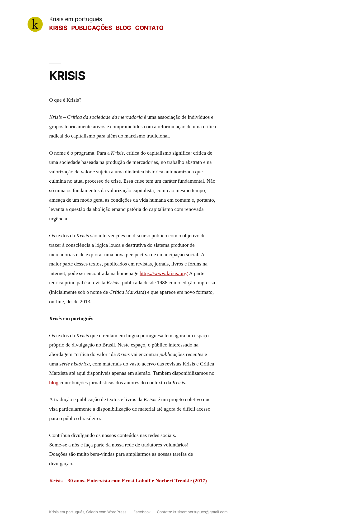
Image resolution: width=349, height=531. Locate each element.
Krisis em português (75, 19)
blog (53, 382)
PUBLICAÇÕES (91, 27)
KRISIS (58, 27)
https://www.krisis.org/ (164, 273)
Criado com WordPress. (107, 512)
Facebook (142, 512)
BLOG (123, 27)
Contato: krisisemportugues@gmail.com (192, 512)
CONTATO (149, 27)
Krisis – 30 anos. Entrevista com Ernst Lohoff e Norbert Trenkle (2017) (128, 480)
